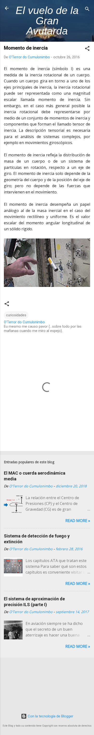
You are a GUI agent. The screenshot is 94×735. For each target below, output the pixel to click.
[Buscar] (87, 9)
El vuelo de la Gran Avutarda (47, 21)
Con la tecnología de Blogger (50, 716)
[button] (87, 49)
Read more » (77, 520)
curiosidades (16, 315)
